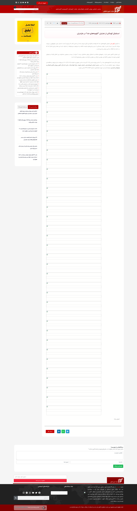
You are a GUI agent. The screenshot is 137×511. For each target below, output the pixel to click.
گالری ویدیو (65, 9)
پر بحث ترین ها (23, 107)
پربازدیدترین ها (33, 107)
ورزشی (90, 9)
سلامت (75, 9)
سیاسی (99, 9)
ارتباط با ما (106, 2)
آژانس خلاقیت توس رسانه (21, 507)
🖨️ (57, 23)
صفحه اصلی (118, 2)
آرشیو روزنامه (90, 2)
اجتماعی (95, 9)
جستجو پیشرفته (98, 2)
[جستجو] (16, 498)
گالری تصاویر (59, 9)
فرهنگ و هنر (81, 9)
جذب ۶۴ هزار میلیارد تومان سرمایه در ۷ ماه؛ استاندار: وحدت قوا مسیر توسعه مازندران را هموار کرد (27, 157)
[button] (67, 431)
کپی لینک (64, 23)
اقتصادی (86, 9)
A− (47, 23)
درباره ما (112, 2)
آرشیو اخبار (70, 9)
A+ (50, 23)
